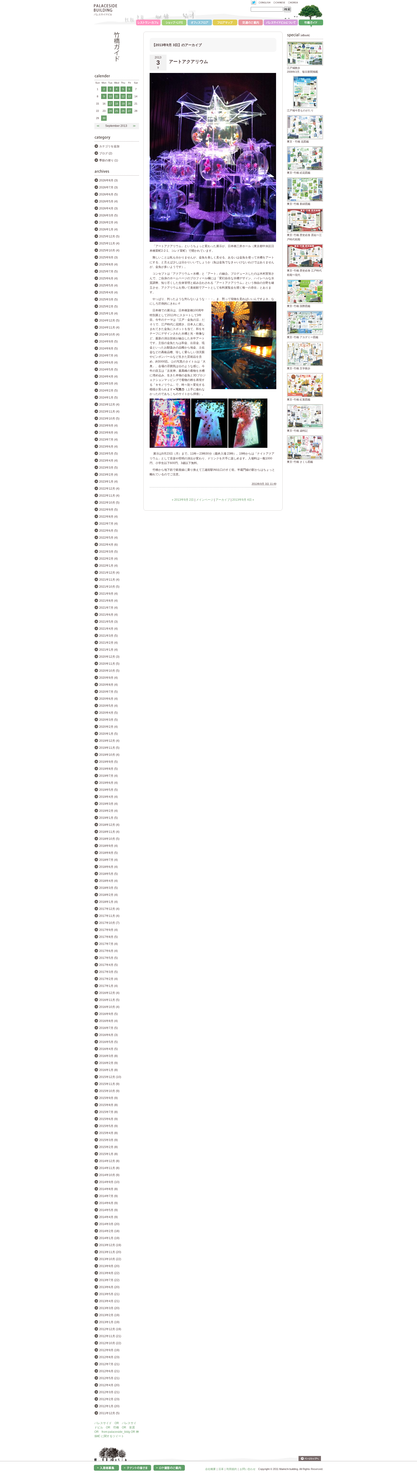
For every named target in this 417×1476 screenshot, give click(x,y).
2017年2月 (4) (108, 979)
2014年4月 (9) (108, 1217)
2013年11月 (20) (110, 1252)
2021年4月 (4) (108, 628)
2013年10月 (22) (110, 1259)
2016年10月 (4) (109, 1007)
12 (123, 96)
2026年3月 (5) (108, 215)
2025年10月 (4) (109, 250)
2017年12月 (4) (109, 909)
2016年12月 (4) (109, 993)
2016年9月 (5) (108, 1014)
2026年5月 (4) (108, 201)
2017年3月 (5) (108, 972)
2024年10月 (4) (109, 334)
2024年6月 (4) (108, 362)
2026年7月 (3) (108, 187)
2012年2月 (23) (109, 1399)
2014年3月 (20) (109, 1224)
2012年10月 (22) (110, 1343)
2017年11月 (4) (109, 916)
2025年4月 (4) (108, 292)
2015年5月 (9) (108, 1126)
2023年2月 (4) (108, 474)
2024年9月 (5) (108, 341)
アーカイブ (222, 499)
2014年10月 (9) (109, 1175)
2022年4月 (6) (108, 544)
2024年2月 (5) (108, 390)
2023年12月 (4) (109, 404)
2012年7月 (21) (109, 1364)
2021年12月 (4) (109, 572)
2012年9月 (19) (109, 1350)
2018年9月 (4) (108, 846)
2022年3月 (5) (108, 551)
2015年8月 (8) (108, 1105)
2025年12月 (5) (109, 236)
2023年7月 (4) (108, 439)
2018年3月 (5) (108, 888)
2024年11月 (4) (109, 327)
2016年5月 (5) (108, 1042)
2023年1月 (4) (108, 481)
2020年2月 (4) (108, 726)
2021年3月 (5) (108, 635)
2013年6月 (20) (109, 1287)
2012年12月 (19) (110, 1329)
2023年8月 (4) (108, 432)
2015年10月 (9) (109, 1091)
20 (129, 103)
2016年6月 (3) (108, 1035)
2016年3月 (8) (108, 1056)
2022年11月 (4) (109, 495)
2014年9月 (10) (109, 1182)
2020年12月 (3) (109, 656)
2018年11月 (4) (109, 832)
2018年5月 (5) (108, 874)
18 (116, 103)
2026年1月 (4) (108, 229)
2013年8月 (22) (109, 1273)
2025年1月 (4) (108, 313)
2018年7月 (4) (108, 860)
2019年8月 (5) (108, 768)
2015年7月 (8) (108, 1112)
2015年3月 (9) (108, 1140)
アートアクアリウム (188, 61)
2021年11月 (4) (109, 579)
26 (123, 110)
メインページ (204, 499)
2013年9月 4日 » (243, 499)
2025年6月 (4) (108, 278)
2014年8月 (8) (108, 1189)
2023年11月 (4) (109, 411)
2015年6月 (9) (108, 1119)
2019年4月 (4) (108, 797)
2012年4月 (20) (109, 1385)
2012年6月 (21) (109, 1371)
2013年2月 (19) (109, 1315)
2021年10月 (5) (109, 586)
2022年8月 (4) (108, 516)
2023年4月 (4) (108, 460)
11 (116, 96)
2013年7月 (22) (109, 1280)
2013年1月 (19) (109, 1322)
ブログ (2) (105, 153)
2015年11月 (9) (109, 1084)
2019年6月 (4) (108, 782)
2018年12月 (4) (109, 825)
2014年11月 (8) (109, 1168)
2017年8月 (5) (108, 937)
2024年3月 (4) (108, 383)
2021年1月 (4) (108, 649)
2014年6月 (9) (108, 1203)
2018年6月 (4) (108, 867)
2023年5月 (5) (108, 453)
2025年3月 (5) (108, 299)
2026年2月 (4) (108, 222)
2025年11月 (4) (109, 243)
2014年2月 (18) (109, 1231)
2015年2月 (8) (108, 1147)
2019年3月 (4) (108, 804)
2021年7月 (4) (108, 607)
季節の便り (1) (108, 160)
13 (129, 96)
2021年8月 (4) (108, 600)
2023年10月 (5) (109, 418)
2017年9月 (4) (108, 930)
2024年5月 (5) (108, 369)
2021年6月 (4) (108, 614)
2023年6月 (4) (108, 446)
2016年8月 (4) (108, 1021)
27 (129, 110)
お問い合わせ (248, 1469)
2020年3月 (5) (108, 719)
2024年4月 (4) (108, 376)
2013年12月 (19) (110, 1245)
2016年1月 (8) (108, 1070)
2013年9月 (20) (109, 1266)
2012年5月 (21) (109, 1378)
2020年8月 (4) (108, 684)
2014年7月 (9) (108, 1196)
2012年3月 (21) (109, 1392)
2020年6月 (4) (108, 698)
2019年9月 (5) (108, 761)
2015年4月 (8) (108, 1133)
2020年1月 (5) (108, 733)
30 (104, 118)
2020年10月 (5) (109, 670)
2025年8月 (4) (108, 264)
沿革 (221, 1469)
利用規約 (231, 1469)
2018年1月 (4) (108, 902)
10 (110, 96)
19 (123, 103)
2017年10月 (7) (109, 923)
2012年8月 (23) (109, 1357)
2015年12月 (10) (110, 1077)
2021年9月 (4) (108, 593)
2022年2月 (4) (108, 558)
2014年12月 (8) (109, 1161)
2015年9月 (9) (108, 1098)
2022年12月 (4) (109, 488)
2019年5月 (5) (108, 789)
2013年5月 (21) (109, 1294)
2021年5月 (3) (108, 621)
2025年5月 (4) (108, 285)
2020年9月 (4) (108, 677)
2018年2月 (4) (108, 895)
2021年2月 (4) (108, 642)
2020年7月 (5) (108, 691)
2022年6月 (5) (108, 530)
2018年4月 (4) (108, 881)
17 (110, 103)
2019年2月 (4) (108, 811)
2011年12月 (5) (109, 1413)
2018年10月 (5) (109, 839)
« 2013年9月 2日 (183, 499)
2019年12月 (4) (109, 740)
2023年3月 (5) (108, 467)
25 (116, 110)
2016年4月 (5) (108, 1049)
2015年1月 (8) (108, 1154)
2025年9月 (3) (108, 257)
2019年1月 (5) (108, 818)
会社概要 (210, 1469)
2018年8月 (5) (108, 853)
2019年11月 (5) (109, 747)
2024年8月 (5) (108, 348)
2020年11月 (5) (109, 663)
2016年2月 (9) (108, 1063)
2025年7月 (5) (108, 271)
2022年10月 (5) (109, 502)
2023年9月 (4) (108, 425)
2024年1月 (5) (108, 397)
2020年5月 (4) (108, 705)
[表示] (170, 447)
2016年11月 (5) (109, 1000)
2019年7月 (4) (108, 775)
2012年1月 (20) (109, 1406)
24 (110, 110)
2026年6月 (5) (108, 194)
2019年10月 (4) (109, 754)
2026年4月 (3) (108, 208)
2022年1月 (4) (108, 565)
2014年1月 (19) (109, 1238)
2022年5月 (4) (108, 537)
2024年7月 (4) (108, 355)
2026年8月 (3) (108, 180)
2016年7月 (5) (108, 1028)
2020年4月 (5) (108, 712)
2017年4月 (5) (108, 965)
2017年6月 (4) (108, 951)
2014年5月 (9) (108, 1210)
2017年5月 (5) (108, 958)
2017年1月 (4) (108, 986)
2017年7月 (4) (108, 944)
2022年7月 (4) (108, 523)
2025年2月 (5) (108, 306)
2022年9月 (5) (108, 509)
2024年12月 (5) (109, 320)
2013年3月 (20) (109, 1308)
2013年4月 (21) (109, 1301)
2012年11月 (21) (110, 1336)
